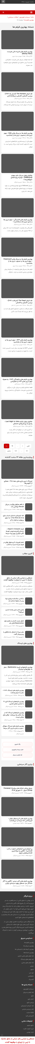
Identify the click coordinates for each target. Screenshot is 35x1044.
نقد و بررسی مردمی (28, 1009)
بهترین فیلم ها (29, 942)
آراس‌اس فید (30, 1016)
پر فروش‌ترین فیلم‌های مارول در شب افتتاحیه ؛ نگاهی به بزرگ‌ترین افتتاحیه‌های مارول (19, 850)
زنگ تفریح (17, 744)
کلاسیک (31, 979)
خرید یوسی (30, 1032)
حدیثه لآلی (17, 384)
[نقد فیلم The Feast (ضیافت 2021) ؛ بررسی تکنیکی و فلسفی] (17, 288)
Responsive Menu (3, 1)
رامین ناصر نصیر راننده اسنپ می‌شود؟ (14, 610)
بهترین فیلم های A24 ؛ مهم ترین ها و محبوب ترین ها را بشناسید (18, 341)
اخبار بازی (31, 999)
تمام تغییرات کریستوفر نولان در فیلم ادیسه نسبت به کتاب (13, 543)
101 (27, 451)
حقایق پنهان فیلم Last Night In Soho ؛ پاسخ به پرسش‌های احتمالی (18, 422)
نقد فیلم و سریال (17, 755)
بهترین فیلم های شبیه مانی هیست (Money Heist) (19, 52)
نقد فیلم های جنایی (27, 962)
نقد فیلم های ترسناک (27, 959)
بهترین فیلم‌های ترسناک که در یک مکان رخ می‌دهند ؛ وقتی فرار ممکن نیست (13, 714)
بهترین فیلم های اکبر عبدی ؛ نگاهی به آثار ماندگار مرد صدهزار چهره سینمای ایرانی (17, 882)
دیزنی (32, 966)
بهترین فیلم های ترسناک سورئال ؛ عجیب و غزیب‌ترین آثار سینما (13, 727)
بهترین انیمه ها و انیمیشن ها (24, 949)
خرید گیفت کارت (28, 1028)
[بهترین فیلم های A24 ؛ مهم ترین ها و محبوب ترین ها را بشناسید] (17, 328)
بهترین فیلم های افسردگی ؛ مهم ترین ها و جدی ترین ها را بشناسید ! (17, 220)
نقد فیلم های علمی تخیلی (26, 956)
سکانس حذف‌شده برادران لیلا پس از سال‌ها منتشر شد (14, 599)
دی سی (31, 972)
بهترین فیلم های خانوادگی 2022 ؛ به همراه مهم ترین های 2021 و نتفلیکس (17, 380)
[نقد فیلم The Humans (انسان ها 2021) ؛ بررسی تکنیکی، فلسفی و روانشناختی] (17, 81)
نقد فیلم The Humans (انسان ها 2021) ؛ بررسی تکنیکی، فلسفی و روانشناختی (18, 94)
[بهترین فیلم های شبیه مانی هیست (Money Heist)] (17, 39)
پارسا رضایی (16, 823)
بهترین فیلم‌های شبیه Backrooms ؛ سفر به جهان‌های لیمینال (18, 668)
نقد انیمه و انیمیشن (27, 1005)
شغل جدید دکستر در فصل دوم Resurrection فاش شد (14, 622)
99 (12, 446)
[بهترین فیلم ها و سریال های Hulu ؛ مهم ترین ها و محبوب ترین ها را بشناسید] (17, 121)
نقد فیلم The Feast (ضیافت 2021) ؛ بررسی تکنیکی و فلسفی (19, 301)
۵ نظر (12, 305)
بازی (32, 995)
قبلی (28, 446)
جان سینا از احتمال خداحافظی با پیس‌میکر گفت (13, 633)
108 (16, 451)
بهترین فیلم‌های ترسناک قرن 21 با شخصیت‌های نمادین (13, 702)
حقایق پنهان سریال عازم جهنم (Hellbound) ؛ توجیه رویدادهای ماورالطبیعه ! (21, 177)
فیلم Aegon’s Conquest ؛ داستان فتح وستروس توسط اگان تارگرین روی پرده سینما (15, 531)
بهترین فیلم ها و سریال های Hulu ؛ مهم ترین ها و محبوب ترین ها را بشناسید (18, 134)
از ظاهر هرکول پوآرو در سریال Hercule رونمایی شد (14, 505)
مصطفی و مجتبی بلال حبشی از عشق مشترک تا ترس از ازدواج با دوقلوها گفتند (18, 579)
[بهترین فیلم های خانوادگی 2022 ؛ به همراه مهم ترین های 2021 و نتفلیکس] (17, 367)
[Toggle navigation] (31, 12)
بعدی (9, 451)
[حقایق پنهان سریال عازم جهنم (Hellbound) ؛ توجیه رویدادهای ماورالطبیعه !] (17, 163)
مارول (32, 969)
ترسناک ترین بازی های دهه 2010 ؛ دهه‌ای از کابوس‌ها (18, 482)
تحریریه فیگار (18, 98)
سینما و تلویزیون (28, 989)
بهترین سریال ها (28, 946)
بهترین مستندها (29, 952)
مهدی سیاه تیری (17, 56)
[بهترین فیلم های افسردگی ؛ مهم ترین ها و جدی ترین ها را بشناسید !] (17, 207)
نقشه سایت (30, 1012)
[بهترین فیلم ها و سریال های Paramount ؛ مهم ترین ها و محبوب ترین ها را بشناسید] (17, 247)
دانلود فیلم (30, 1025)
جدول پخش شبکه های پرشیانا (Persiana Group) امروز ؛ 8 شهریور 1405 (18, 789)
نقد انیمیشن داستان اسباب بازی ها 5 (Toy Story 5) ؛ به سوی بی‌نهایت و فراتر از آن (13, 517)
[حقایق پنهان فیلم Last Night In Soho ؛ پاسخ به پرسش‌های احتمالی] (17, 409)
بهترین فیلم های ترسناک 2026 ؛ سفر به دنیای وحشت (13, 691)
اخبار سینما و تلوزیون (17, 750)
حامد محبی (19, 305)
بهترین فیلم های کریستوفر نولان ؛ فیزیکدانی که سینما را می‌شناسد (20, 819)
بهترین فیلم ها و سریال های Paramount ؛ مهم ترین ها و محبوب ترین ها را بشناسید (18, 261)
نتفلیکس (31, 976)
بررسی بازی (30, 1002)
